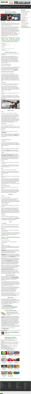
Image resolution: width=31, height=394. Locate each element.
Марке (9, 386)
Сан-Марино (18, 382)
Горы (13, 6)
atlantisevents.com (6, 328)
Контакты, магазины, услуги (6, 44)
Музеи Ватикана (9, 260)
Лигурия (9, 384)
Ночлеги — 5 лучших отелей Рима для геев (8, 48)
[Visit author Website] (5, 334)
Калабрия (1, 387)
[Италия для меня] (4, 2)
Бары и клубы (4, 45)
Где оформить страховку (24, 26)
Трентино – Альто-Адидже (18, 386)
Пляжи (16, 6)
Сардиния (17, 383)
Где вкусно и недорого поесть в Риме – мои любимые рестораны (10, 376)
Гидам (25, 388)
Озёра (21, 6)
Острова (24, 6)
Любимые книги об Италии (24, 22)
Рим (10, 10)
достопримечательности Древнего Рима (7, 269)
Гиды (1, 6)
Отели (10, 6)
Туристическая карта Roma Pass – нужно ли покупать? (10, 362)
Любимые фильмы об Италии (25, 23)
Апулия (1, 383)
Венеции (2, 317)
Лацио (8, 10)
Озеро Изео (16, 374)
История (9, 7)
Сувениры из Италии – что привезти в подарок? (16, 368)
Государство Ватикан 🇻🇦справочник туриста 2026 (16, 355)
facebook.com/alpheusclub (8, 305)
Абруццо (1, 382)
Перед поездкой (6, 6)
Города (19, 6)
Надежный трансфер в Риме (24, 12)
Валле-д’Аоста (2, 385)
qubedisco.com (15, 306)
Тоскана (17, 385)
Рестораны (3, 46)
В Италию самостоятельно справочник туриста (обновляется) (4, 356)
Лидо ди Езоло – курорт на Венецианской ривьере (4, 376)
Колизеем (15, 134)
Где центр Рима (23, 16)
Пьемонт (9, 387)
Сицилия (17, 384)
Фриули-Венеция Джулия (26, 384)
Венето (1, 386)
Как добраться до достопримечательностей (24, 20)
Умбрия (25, 382)
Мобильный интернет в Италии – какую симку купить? (4, 362)
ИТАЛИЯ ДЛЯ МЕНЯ (4, 10)
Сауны (3, 47)
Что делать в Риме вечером (24, 17)
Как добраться (3, 7)
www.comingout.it (3, 132)
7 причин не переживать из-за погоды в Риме (10, 368)
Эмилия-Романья (26, 385)
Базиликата (2, 384)
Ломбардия (9, 385)
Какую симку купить (24, 18)
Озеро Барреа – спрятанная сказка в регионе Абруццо (16, 362)
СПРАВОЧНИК (23, 21)
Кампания (9, 382)
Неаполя (5, 322)
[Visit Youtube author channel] (7, 334)
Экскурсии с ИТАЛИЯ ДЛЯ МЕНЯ (25, 11)
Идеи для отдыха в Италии (6, 50)
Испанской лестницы (15, 277)
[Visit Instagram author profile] (8, 334)
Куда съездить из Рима (24, 13)
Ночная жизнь (4, 49)
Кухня (7, 7)
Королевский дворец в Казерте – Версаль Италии (4, 369)
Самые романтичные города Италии (10, 355)
